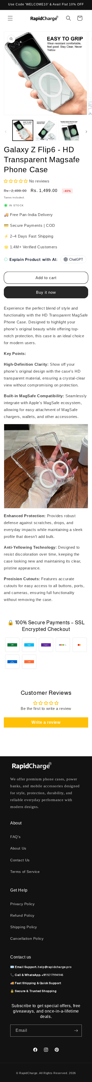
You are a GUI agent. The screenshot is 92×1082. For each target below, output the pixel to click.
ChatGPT (76, 259)
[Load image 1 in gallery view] (23, 130)
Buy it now (46, 292)
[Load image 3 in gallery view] (69, 130)
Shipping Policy (23, 927)
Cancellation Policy (26, 938)
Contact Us (20, 860)
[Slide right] (86, 131)
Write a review (45, 722)
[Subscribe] (76, 1031)
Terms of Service (25, 872)
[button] (10, 18)
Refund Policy (22, 915)
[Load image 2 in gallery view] (46, 130)
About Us (18, 848)
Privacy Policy (22, 904)
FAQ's (15, 837)
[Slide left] (5, 131)
